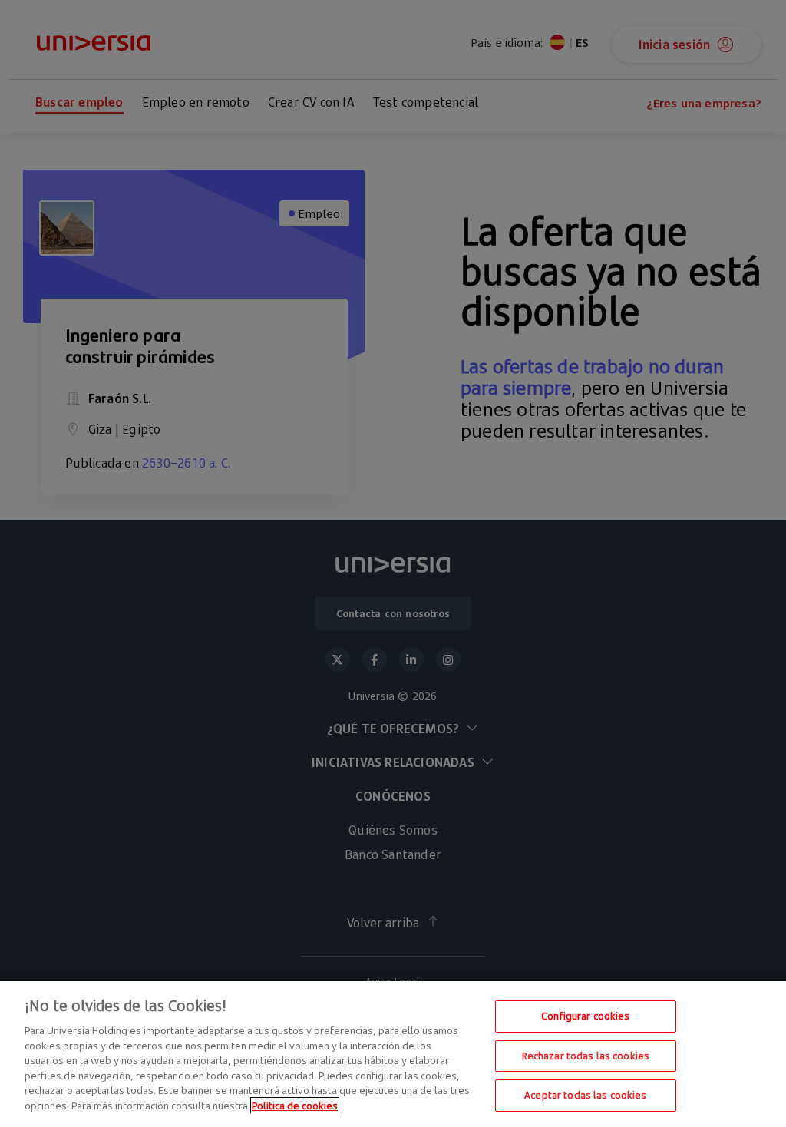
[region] (393, 1054)
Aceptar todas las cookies (585, 1095)
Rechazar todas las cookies (585, 1056)
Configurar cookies (585, 1016)
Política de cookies (295, 1105)
